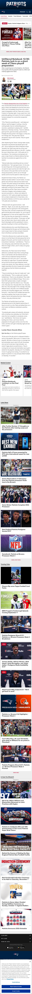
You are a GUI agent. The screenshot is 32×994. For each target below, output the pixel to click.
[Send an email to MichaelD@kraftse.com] (11, 81)
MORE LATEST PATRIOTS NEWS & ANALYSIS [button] (16, 51)
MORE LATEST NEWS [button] (16, 559)
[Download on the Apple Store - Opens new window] (10, 947)
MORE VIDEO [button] (16, 772)
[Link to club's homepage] (3, 11)
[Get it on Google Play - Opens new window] (21, 948)
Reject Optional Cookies (16, 986)
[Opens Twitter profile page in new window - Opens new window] (8, 81)
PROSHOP (22, 11)
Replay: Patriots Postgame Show (16, 23)
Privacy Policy (10, 979)
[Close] (30, 961)
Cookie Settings (16, 982)
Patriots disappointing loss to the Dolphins (15, 103)
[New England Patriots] (16, 955)
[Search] (27, 12)
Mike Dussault (10, 78)
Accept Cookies (16, 991)
